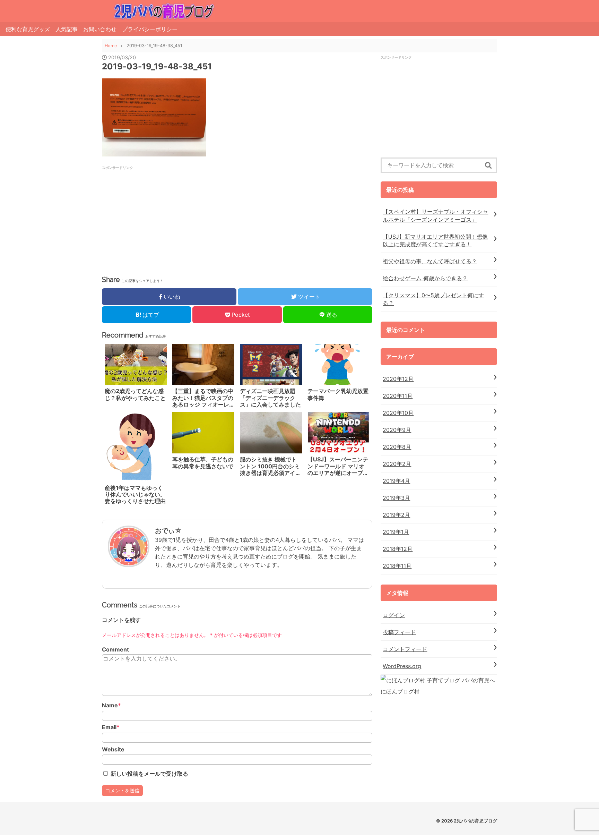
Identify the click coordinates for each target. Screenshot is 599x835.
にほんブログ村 (400, 691)
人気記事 (66, 29)
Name (111, 705)
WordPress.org (402, 666)
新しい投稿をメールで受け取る (149, 773)
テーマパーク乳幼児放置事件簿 (337, 394)
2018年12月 (398, 548)
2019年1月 (396, 531)
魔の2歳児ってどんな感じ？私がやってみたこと (135, 394)
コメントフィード (405, 649)
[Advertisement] (176, 218)
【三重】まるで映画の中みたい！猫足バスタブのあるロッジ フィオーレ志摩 (202, 398)
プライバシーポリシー (149, 29)
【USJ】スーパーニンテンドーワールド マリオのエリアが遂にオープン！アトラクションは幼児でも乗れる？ (337, 466)
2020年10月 (398, 412)
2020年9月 (397, 429)
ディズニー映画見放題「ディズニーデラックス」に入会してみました (270, 398)
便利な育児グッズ (28, 29)
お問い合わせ (99, 29)
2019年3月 (396, 497)
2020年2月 (397, 463)
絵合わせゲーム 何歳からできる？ (425, 278)
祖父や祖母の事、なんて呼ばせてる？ (430, 261)
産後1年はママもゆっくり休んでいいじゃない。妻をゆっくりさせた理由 (135, 494)
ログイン (394, 615)
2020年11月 (398, 395)
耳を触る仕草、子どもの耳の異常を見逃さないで (202, 462)
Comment (115, 649)
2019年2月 (396, 514)
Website (113, 749)
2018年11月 (397, 565)
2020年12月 (398, 378)
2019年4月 (396, 480)
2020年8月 (397, 446)
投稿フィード (399, 632)
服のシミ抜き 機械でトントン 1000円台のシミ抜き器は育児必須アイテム (270, 466)
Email (111, 727)
